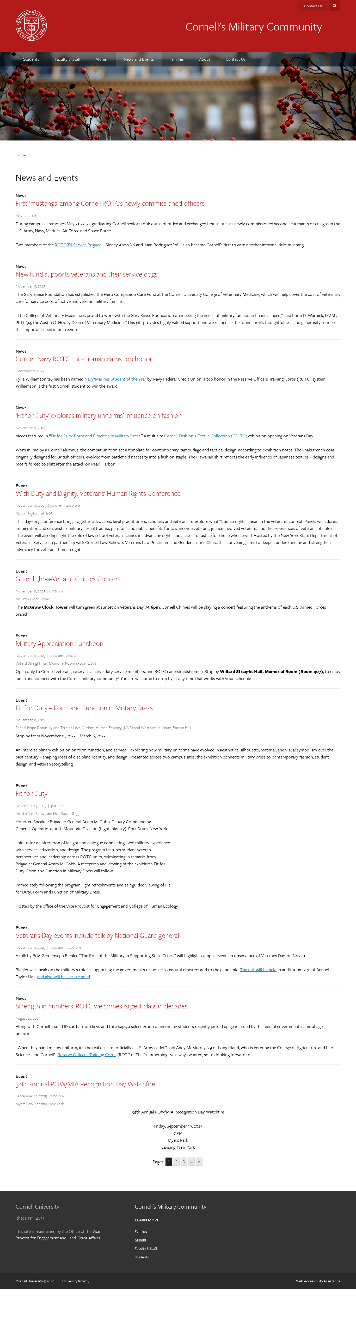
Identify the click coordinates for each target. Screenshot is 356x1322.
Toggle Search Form (334, 5)
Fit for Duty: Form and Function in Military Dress (95, 435)
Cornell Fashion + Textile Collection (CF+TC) (205, 435)
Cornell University (29, 1281)
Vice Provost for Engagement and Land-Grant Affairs (58, 1234)
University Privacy (75, 1281)
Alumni (140, 1240)
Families (141, 1231)
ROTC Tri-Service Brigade (78, 244)
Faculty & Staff (146, 1248)
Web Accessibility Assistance (318, 1281)
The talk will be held (258, 969)
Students (142, 1257)
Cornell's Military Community (254, 26)
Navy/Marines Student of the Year (115, 379)
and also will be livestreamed (63, 976)
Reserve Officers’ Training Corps (87, 1054)
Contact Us (313, 6)
